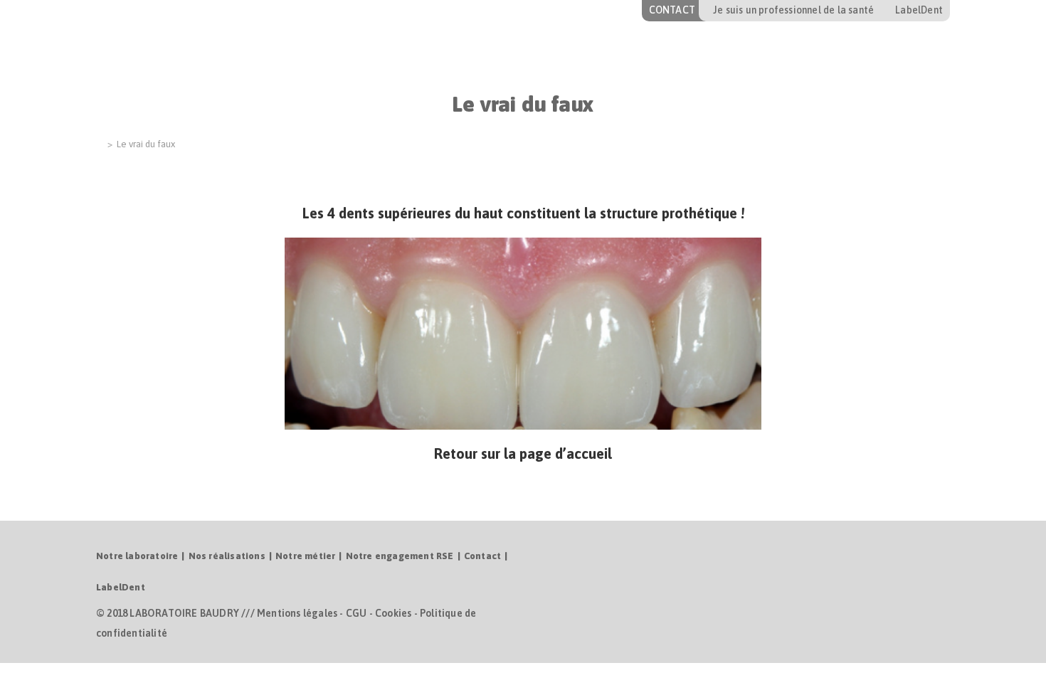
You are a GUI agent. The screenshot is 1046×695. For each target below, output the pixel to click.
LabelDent (919, 10)
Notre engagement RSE (400, 556)
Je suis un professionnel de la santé (793, 10)
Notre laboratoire (137, 556)
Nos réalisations (227, 556)
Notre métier (305, 556)
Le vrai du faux (146, 144)
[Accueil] (99, 144)
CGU (356, 613)
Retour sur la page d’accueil (523, 453)
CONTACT (672, 10)
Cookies (393, 613)
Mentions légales (297, 613)
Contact (482, 556)
